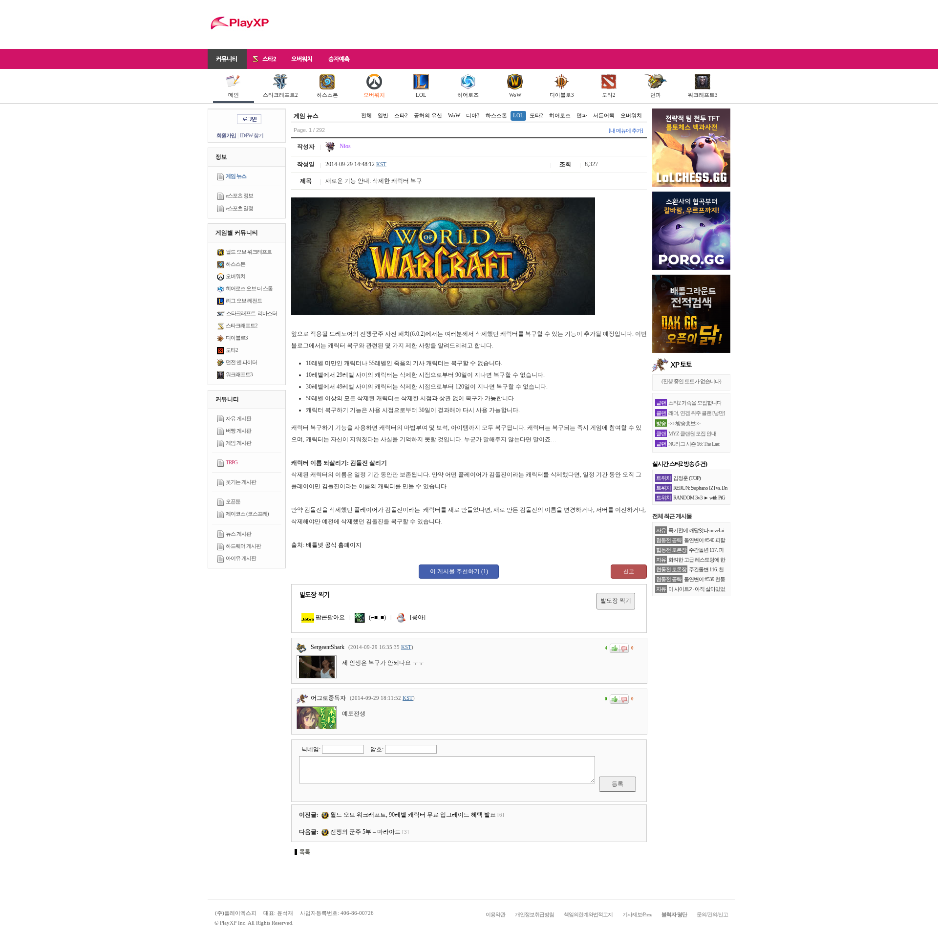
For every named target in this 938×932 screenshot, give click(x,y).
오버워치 (374, 95)
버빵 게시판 (238, 430)
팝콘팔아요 (329, 617)
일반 (383, 115)
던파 (655, 95)
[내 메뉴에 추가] (626, 130)
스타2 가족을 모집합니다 (695, 403)
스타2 (401, 115)
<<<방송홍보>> (684, 423)
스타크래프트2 (280, 95)
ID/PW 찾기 (251, 135)
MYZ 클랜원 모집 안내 (692, 433)
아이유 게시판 (241, 558)
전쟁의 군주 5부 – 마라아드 (365, 831)
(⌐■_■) (376, 617)
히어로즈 (468, 95)
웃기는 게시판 (241, 482)
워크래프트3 (703, 95)
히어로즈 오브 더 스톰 (249, 288)
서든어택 (604, 115)
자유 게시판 (238, 418)
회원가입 (226, 135)
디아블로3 (562, 95)
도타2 (609, 95)
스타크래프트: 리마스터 (251, 313)
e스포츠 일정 (239, 208)
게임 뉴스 (236, 176)
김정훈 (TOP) (687, 478)
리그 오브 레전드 (244, 300)
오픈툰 (233, 501)
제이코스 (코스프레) (247, 514)
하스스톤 (327, 95)
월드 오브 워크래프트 (249, 252)
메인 (233, 95)
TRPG (231, 462)
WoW (515, 95)
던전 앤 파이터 (241, 362)
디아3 (473, 115)
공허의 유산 (428, 115)
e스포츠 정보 (239, 195)
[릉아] (417, 617)
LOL (421, 95)
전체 (366, 115)
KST (381, 164)
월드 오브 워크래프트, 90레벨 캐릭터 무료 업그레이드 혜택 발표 (412, 814)
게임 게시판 (238, 443)
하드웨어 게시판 (243, 546)
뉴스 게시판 (238, 534)
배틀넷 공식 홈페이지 (334, 545)
